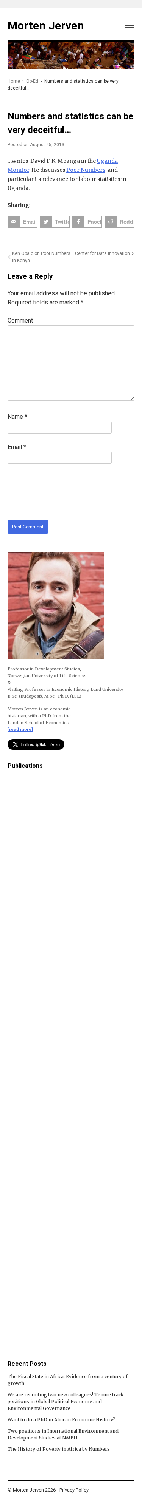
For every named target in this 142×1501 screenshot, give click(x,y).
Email (17, 447)
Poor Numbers (85, 170)
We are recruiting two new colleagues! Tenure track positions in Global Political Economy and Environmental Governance (65, 1401)
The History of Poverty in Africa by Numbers (59, 1449)
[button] (130, 23)
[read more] (20, 729)
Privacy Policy (74, 1490)
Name (17, 416)
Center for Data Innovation (102, 253)
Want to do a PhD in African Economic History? (61, 1419)
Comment (20, 320)
